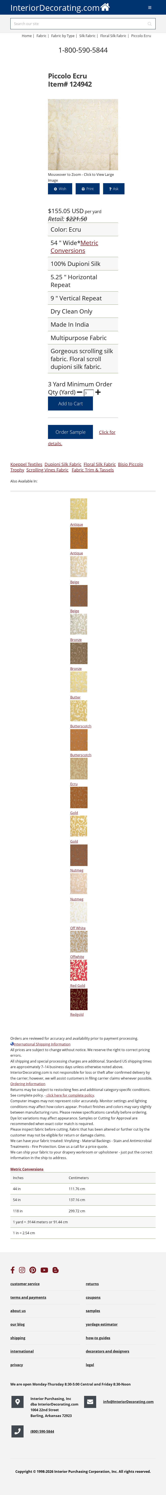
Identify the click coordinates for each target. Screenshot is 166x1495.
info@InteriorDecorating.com (128, 1401)
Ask (115, 188)
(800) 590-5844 (42, 1431)
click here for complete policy (70, 1095)
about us (18, 1310)
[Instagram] (22, 1271)
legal (90, 1364)
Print (90, 188)
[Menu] (150, 7)
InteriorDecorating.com (55, 7)
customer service (25, 1283)
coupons (93, 1297)
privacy (16, 1364)
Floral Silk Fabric (100, 464)
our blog (17, 1324)
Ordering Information (27, 1083)
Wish (62, 188)
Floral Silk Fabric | (114, 35)
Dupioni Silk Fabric (63, 464)
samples (93, 1310)
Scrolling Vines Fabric (47, 470)
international (22, 1351)
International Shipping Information (42, 1044)
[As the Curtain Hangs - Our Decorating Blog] (56, 1271)
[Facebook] (12, 1271)
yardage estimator (102, 1324)
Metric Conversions (74, 246)
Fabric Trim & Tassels (93, 470)
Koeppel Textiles (26, 464)
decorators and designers (107, 1351)
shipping (17, 1338)
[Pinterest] (32, 1271)
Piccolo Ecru (141, 35)
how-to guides (98, 1338)
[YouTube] (44, 1271)
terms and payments (28, 1297)
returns (92, 1283)
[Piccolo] (83, 134)
